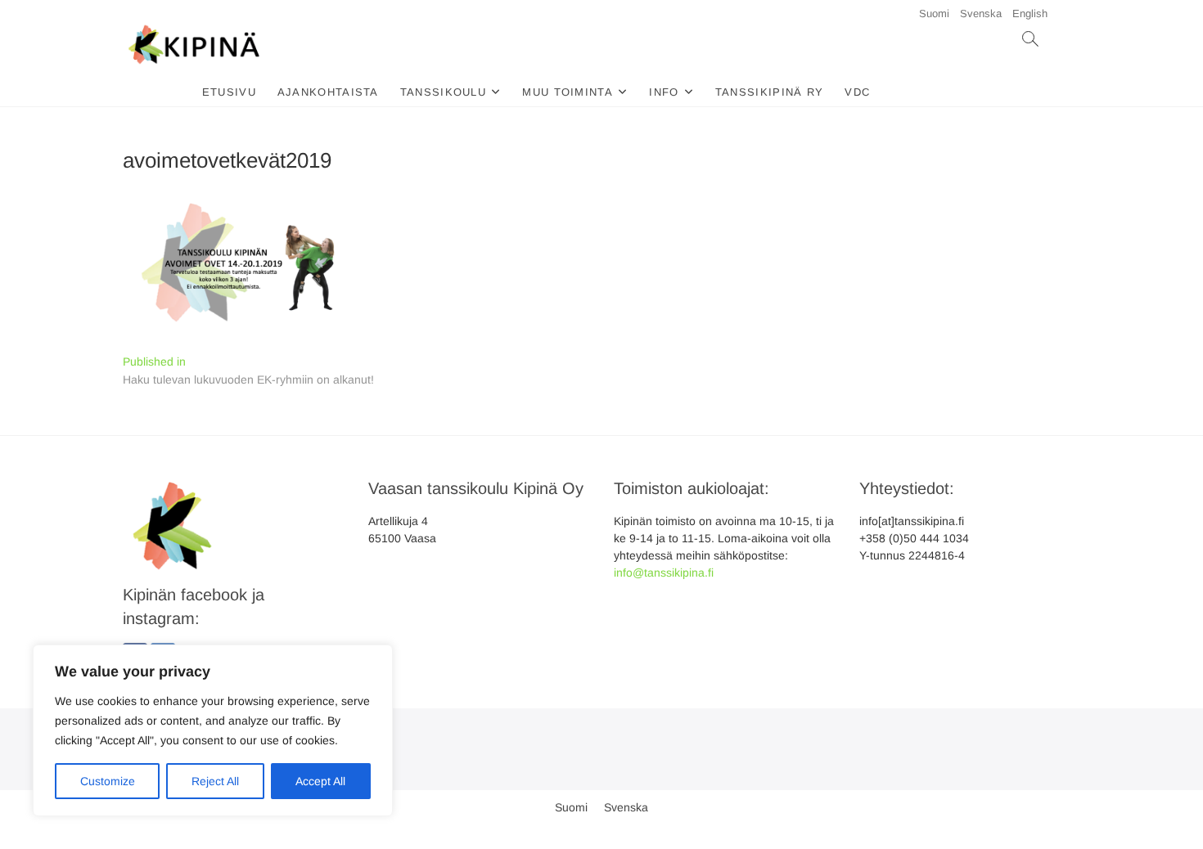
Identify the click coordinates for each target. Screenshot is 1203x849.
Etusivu (229, 92)
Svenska (981, 13)
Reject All (215, 781)
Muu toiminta (567, 92)
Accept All (320, 781)
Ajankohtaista (328, 92)
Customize (107, 781)
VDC (857, 92)
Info (663, 92)
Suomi (934, 13)
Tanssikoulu (443, 92)
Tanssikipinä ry (769, 92)
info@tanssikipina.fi (664, 572)
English (1030, 13)
